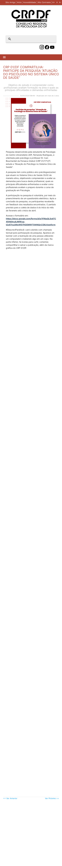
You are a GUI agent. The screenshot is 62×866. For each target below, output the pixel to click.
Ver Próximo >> (52, 798)
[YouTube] (52, 47)
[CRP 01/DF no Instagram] (41, 47)
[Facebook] (47, 47)
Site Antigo (10, 2)
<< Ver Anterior (10, 798)
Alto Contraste (44, 2)
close (52, 39)
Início (19, 2)
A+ (53, 2)
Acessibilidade (29, 2)
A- (60, 2)
